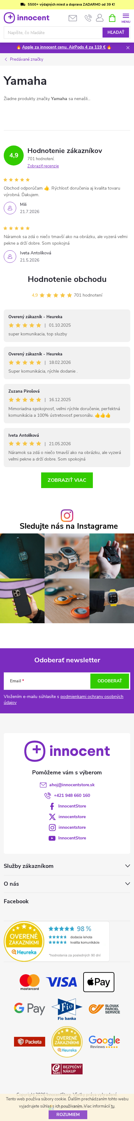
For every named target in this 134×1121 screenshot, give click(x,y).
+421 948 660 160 (72, 795)
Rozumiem (68, 1115)
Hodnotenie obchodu (67, 279)
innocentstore (72, 817)
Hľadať (116, 32)
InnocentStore (72, 806)
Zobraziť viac (67, 480)
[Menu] (125, 17)
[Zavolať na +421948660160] (88, 18)
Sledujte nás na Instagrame (69, 526)
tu (112, 1106)
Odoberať (110, 681)
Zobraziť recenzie (43, 166)
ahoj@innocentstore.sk (72, 785)
